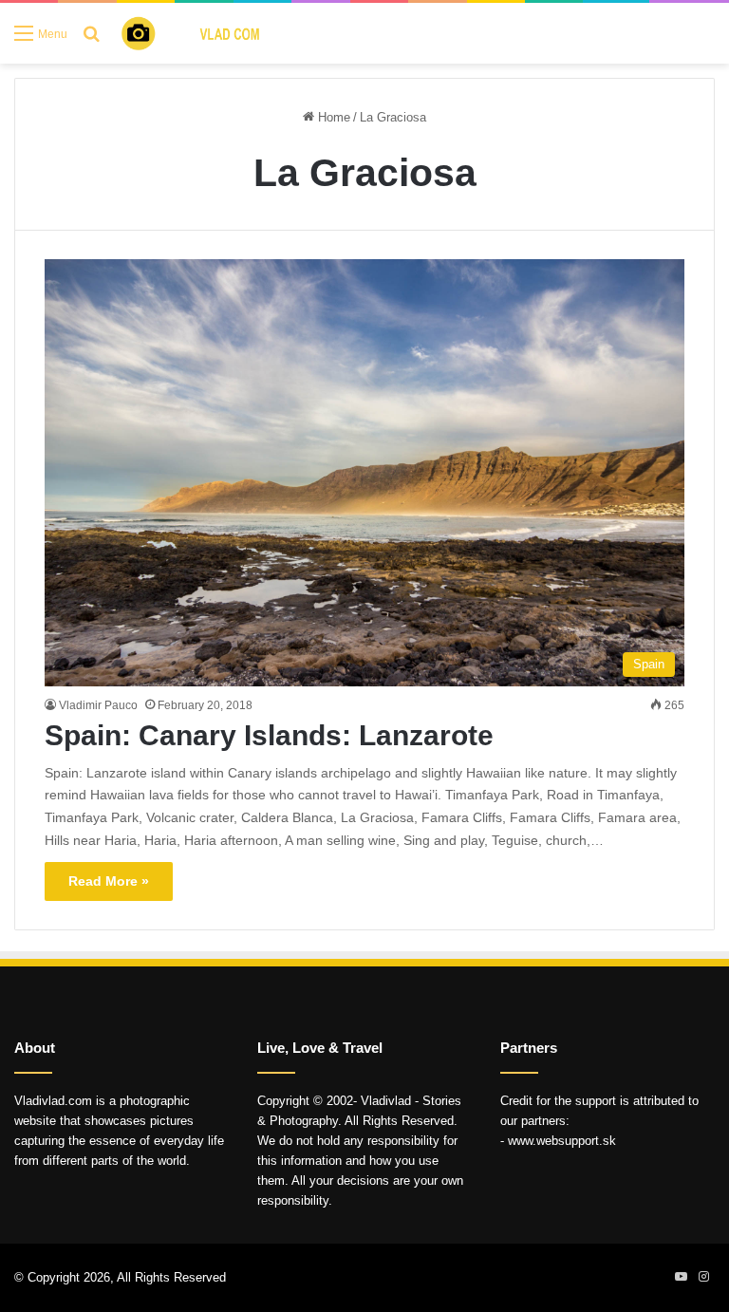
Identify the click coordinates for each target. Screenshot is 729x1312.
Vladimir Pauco (98, 705)
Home (332, 117)
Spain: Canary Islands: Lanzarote (269, 735)
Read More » (108, 881)
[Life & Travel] (205, 33)
